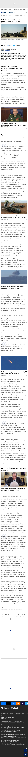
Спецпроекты (4, 713)
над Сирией (4, 254)
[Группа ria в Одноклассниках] (18, 703)
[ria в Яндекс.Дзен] (8, 703)
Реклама (11, 713)
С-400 (19, 89)
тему (2, 392)
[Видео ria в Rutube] (23, 703)
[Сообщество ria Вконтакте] (13, 703)
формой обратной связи (13, 740)
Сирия (24, 616)
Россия (8, 618)
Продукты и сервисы (19, 713)
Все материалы (7, 50)
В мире (20, 711)
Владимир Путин (17, 614)
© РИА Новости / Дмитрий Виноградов (8, 39)
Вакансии (3, 718)
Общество (9, 711)
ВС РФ (15, 255)
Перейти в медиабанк (20, 39)
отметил (13, 423)
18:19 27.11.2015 (5, 15)
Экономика (15, 711)
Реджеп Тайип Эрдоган (7, 614)
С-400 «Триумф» (17, 616)
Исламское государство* (7, 616)
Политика (3, 711)
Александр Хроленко (10, 49)
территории (20, 141)
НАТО (23, 614)
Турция (3, 618)
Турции (11, 250)
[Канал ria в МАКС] (3, 703)
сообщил (3, 381)
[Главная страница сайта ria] (8, 12)
